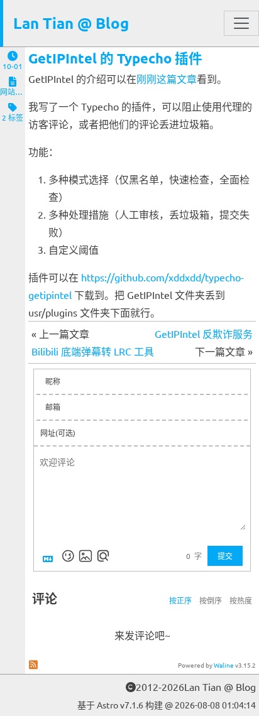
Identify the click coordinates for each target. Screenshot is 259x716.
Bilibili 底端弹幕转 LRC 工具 (92, 351)
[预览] (103, 555)
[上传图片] (85, 555)
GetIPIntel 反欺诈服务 (204, 333)
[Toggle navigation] (241, 23)
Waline (224, 665)
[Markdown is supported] (50, 555)
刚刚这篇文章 (166, 78)
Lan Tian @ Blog (71, 23)
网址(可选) (57, 433)
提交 (225, 556)
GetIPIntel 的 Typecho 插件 (115, 58)
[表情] (67, 555)
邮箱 (52, 407)
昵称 (52, 381)
